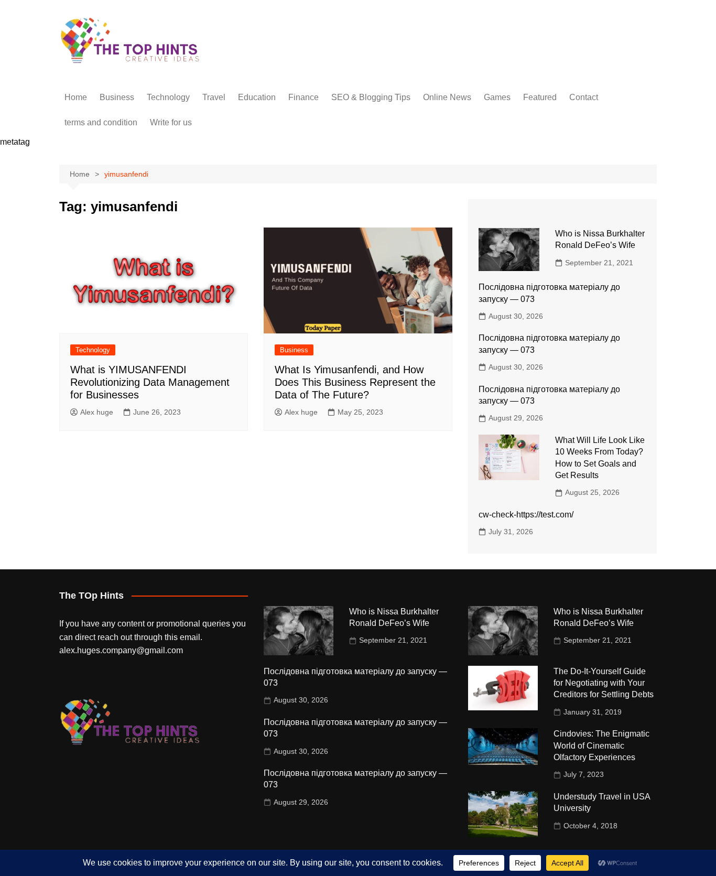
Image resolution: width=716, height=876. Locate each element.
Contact (583, 97)
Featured (540, 97)
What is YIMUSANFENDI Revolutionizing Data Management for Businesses (150, 382)
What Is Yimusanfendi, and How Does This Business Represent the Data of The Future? (355, 382)
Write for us (171, 122)
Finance (303, 97)
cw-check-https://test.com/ (526, 514)
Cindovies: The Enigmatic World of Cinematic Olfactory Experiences (601, 745)
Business (117, 97)
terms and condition (100, 122)
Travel (213, 97)
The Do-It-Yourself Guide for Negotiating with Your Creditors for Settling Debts (604, 683)
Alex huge (96, 412)
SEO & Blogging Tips (370, 97)
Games (497, 97)
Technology (168, 97)
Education (257, 97)
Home (75, 97)
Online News (447, 97)
